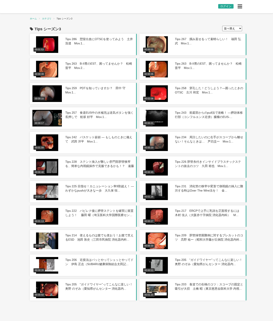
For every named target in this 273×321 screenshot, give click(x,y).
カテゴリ (46, 18)
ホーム (33, 18)
